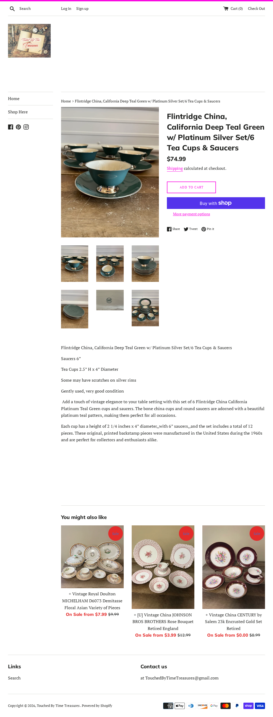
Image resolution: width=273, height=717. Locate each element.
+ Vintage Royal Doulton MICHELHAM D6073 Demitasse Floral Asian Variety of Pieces (92, 600)
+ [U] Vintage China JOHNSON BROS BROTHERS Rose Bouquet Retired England (163, 621)
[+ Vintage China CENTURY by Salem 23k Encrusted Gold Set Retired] (233, 567)
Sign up (82, 8)
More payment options (191, 213)
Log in (66, 8)
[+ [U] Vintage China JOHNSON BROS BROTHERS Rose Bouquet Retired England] (163, 567)
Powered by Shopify (97, 705)
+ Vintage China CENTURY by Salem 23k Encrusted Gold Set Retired (233, 621)
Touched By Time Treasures (58, 705)
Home (13, 98)
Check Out (256, 8)
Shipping (175, 168)
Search (14, 678)
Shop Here (18, 112)
